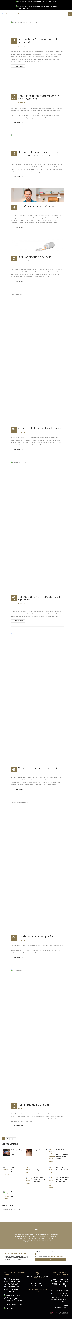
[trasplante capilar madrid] (10, 14)
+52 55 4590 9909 (60, 1279)
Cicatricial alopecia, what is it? (37, 768)
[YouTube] (41, 1285)
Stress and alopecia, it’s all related (40, 428)
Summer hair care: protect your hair (39, 1169)
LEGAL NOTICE (30, 1289)
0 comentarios (21, 46)
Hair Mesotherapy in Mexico (36, 206)
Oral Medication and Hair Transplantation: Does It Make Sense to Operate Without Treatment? (62, 1154)
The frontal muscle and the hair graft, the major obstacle (38, 153)
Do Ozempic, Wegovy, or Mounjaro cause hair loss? (17, 1152)
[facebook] (32, 1285)
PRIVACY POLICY (38, 1289)
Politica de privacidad (55, 1257)
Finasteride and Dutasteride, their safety (16, 1194)
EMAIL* (53, 1252)
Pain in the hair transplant (34, 1105)
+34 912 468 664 (11, 1284)
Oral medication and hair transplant (34, 258)
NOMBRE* (38, 1252)
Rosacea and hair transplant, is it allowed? (39, 598)
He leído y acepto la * (50, 1257)
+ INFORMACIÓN (18, 66)
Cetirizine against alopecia (35, 936)
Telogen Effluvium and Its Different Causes (40, 1151)
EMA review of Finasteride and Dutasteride (37, 41)
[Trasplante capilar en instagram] (37, 1285)
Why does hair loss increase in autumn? (62, 1169)
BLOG (28, 9)
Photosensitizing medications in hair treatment (38, 97)
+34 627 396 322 (11, 1291)
